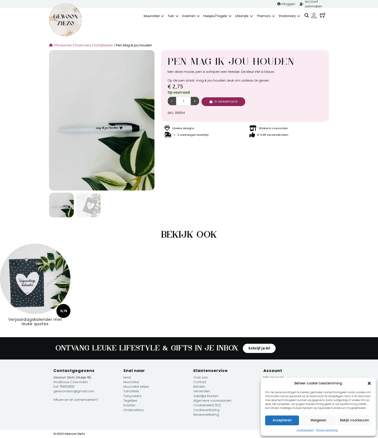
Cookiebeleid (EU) (207, 405)
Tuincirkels (131, 391)
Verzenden (201, 391)
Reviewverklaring (206, 414)
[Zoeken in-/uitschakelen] (306, 15)
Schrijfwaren (102, 45)
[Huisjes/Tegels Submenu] (230, 16)
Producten (62, 45)
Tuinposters (132, 396)
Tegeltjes (130, 400)
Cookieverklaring (206, 410)
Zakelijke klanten (206, 396)
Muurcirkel (151, 16)
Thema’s (264, 16)
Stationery (82, 45)
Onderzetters (133, 410)
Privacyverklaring (327, 430)
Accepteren (282, 420)
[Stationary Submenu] (298, 16)
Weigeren (318, 420)
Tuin (171, 16)
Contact (199, 382)
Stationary (287, 16)
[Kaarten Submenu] (198, 16)
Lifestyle (241, 16)
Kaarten (188, 16)
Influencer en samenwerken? (75, 400)
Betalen (199, 386)
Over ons (200, 377)
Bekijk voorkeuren (354, 420)
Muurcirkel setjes (136, 386)
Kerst (127, 377)
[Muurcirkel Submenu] (162, 16)
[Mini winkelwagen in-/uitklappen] (323, 15)
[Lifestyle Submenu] (251, 16)
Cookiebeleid (305, 430)
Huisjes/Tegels (215, 16)
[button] (369, 383)
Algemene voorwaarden (212, 400)
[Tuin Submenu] (177, 16)
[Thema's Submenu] (273, 16)
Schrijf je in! (259, 348)
